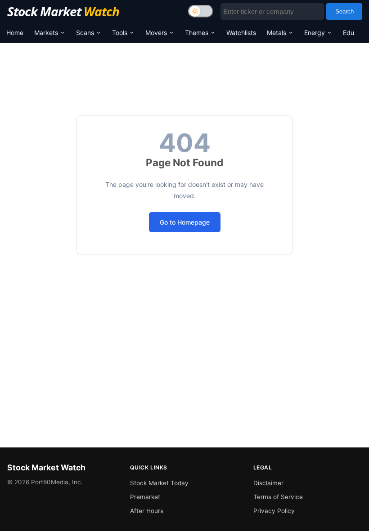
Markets (46, 32)
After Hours (146, 510)
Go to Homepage (185, 222)
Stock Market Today (159, 483)
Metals (276, 32)
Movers (156, 32)
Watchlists (241, 32)
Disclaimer (268, 483)
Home (14, 32)
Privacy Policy (274, 510)
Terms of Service (278, 496)
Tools (119, 32)
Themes (196, 32)
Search (344, 11)
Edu (348, 32)
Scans (85, 32)
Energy (314, 32)
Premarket (145, 496)
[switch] (200, 11)
